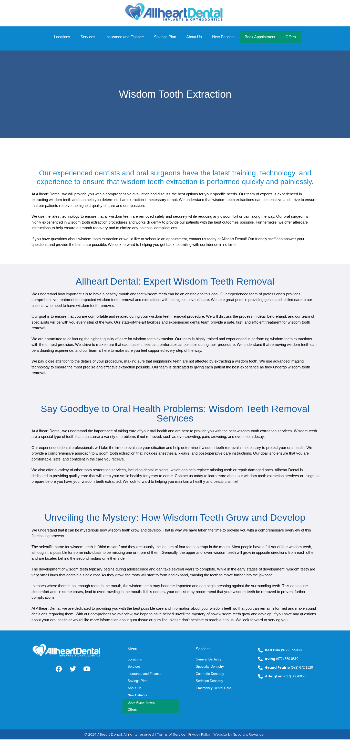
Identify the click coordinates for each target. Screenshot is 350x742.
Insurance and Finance (125, 37)
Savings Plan (165, 37)
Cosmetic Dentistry (210, 674)
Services (87, 37)
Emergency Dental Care (213, 688)
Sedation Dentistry (209, 681)
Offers (290, 37)
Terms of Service (171, 734)
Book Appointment (260, 37)
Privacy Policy (199, 734)
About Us (194, 37)
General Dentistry (209, 659)
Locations (62, 37)
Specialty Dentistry (210, 666)
